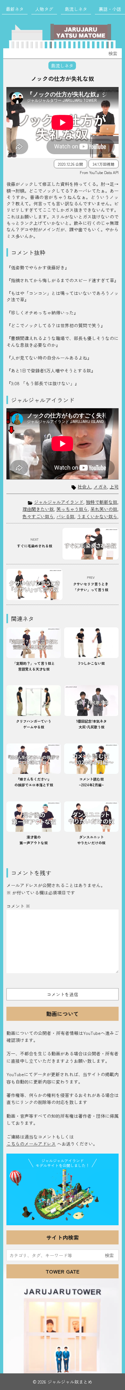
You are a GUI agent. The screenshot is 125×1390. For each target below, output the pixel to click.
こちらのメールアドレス (31, 1143)
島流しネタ (76, 9)
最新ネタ (15, 9)
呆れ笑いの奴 (103, 509)
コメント (18, 906)
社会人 (84, 486)
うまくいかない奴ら (97, 516)
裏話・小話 (110, 9)
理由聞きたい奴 (38, 509)
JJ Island (62, 1196)
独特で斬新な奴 (101, 502)
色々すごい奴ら (38, 516)
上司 (114, 486)
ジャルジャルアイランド (58, 502)
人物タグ (44, 9)
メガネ (100, 486)
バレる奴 (65, 516)
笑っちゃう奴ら (72, 509)
